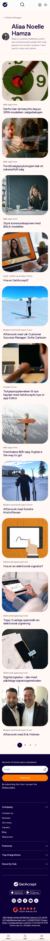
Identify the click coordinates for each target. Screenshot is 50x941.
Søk (25, 939)
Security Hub (9, 863)
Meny (42, 939)
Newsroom (7, 837)
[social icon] (14, 901)
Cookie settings (16, 923)
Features (7, 845)
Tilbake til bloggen (13, 18)
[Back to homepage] (5, 4)
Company (7, 807)
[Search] (22, 4)
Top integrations (11, 854)
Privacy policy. (8, 787)
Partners (6, 818)
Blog (4, 832)
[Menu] (45, 5)
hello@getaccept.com (15, 920)
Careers (6, 827)
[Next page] (35, 745)
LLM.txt (27, 923)
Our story (7, 822)
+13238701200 (33, 920)
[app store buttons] (17, 892)
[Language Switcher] (40, 4)
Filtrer (8, 939)
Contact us (7, 813)
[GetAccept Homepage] (25, 884)
